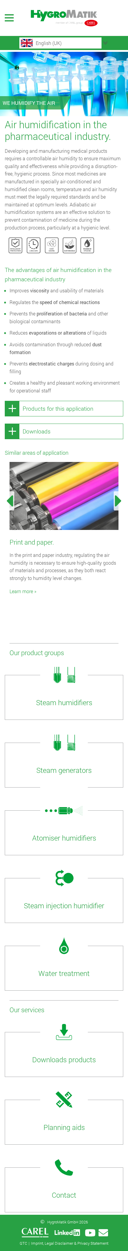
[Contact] (103, 1233)
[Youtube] (90, 1233)
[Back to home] (64, 18)
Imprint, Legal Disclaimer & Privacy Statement (69, 1243)
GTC (23, 1243)
